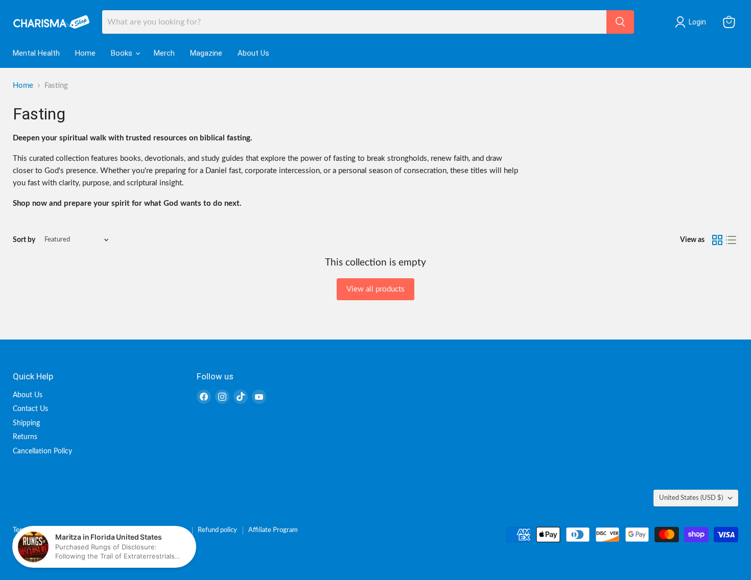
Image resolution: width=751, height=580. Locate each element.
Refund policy (217, 530)
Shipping (26, 423)
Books (122, 53)
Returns (25, 437)
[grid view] (717, 240)
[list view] (731, 240)
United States (691, 497)
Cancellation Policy (42, 451)
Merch (164, 53)
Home (85, 53)
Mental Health (36, 53)
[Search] (620, 22)
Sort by (24, 240)
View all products (375, 289)
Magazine (206, 53)
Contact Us (30, 409)
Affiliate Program (273, 530)
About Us (253, 53)
